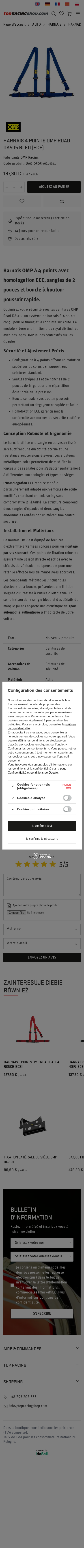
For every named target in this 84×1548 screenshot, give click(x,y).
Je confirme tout (42, 825)
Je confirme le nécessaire (42, 838)
